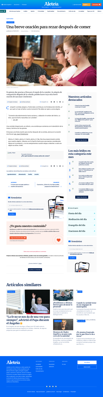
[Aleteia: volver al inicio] (51, 3)
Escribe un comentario (35, 269)
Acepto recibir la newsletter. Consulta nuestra (27, 209)
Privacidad (73, 391)
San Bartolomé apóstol (56, 7)
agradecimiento (11, 174)
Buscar (25, 4)
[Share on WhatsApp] (63, 102)
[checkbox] (8, 209)
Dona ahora (95, 4)
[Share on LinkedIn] (54, 102)
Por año (64, 364)
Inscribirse (12, 214)
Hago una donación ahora (17, 238)
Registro (85, 4)
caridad (80, 291)
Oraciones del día (76, 231)
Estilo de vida (72, 11)
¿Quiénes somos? (50, 391)
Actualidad (81, 11)
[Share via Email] (60, 102)
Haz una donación (40, 391)
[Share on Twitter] (57, 102)
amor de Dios (81, 321)
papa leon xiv (11, 291)
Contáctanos (66, 391)
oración (37, 174)
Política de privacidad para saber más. (82, 253)
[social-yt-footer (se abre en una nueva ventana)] (47, 386)
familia (30, 174)
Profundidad (41, 11)
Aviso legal (59, 391)
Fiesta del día (74, 213)
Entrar (40, 263)
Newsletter (52, 364)
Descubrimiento (61, 11)
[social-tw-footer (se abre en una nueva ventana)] (53, 386)
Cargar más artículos (82, 140)
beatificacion (58, 321)
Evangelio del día (76, 225)
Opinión (33, 11)
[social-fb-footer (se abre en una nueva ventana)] (50, 386)
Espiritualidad (50, 11)
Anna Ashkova (24, 31)
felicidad (57, 291)
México (99, 11)
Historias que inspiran (14, 11)
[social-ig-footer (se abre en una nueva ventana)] (56, 386)
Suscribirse (87, 362)
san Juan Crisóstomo (21, 134)
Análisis (25, 11)
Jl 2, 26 (15, 120)
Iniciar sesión (78, 4)
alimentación (22, 174)
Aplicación (51, 366)
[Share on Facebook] (51, 102)
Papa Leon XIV (90, 11)
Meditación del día (77, 219)
